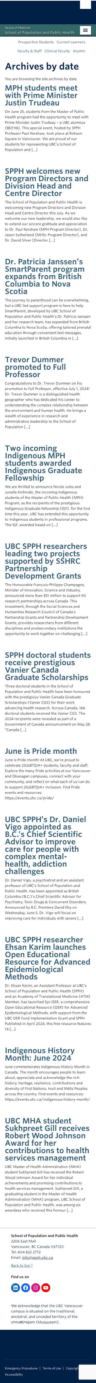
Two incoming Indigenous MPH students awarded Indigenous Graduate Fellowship (43, 463)
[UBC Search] (85, 6)
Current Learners (71, 42)
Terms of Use (52, 1368)
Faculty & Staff (29, 51)
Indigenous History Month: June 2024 (40, 1054)
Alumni (79, 51)
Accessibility (14, 1374)
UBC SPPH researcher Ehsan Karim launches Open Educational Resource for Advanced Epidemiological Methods (47, 958)
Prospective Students (36, 42)
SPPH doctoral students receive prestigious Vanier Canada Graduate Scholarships (48, 666)
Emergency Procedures (21, 1368)
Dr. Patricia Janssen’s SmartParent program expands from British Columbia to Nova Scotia (45, 276)
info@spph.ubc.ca (37, 1258)
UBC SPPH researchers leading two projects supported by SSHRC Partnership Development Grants (46, 561)
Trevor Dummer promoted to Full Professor (35, 367)
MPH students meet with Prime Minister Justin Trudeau (41, 95)
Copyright (73, 1368)
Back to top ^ (22, 1265)
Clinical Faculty (57, 51)
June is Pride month (41, 751)
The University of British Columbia (35, 10)
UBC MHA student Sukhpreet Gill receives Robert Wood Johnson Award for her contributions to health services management (47, 1139)
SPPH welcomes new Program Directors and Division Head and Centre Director (46, 182)
